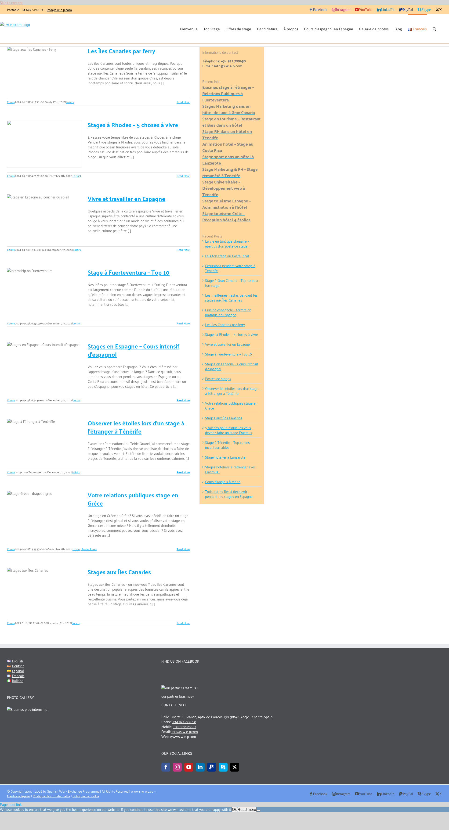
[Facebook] (165, 767)
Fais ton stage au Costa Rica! (227, 255)
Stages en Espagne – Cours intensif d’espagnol (133, 350)
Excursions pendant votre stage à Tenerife (230, 268)
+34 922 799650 (184, 721)
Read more (247, 810)
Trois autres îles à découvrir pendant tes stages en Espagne (229, 493)
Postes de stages (218, 378)
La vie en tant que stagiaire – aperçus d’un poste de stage (227, 243)
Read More (183, 101)
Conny (11, 101)
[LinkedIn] (200, 767)
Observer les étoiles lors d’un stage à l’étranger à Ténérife (136, 426)
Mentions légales (18, 796)
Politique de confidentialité (51, 796)
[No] (258, 811)
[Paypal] (211, 767)
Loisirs (70, 101)
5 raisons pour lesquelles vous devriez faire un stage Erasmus (228, 430)
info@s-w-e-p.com (59, 9)
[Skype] (223, 767)
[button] (434, 28)
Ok (234, 810)
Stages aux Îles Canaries (119, 571)
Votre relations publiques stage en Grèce (133, 498)
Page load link (11, 804)
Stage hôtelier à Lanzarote (225, 457)
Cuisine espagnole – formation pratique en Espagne (228, 312)
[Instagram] (177, 767)
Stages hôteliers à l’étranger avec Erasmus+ (230, 469)
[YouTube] (188, 767)
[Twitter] (234, 767)
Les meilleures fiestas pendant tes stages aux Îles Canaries (231, 297)
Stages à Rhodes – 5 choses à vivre (133, 124)
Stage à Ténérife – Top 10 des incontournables (227, 444)
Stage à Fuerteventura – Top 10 (129, 272)
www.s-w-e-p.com (183, 736)
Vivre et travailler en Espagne (126, 198)
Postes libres (89, 548)
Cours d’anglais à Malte (222, 481)
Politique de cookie (85, 796)
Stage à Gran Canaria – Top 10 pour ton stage (231, 282)
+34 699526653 (184, 726)
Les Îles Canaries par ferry (121, 50)
